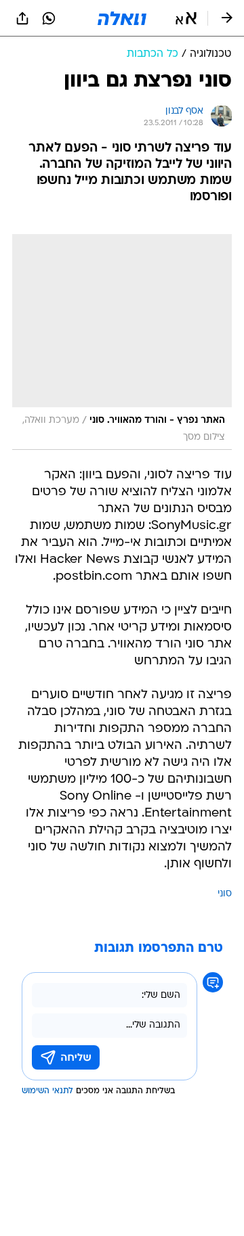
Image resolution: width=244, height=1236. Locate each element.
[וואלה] (122, 18)
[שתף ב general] (22, 18)
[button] (186, 18)
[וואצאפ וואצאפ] (49, 18)
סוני (225, 894)
